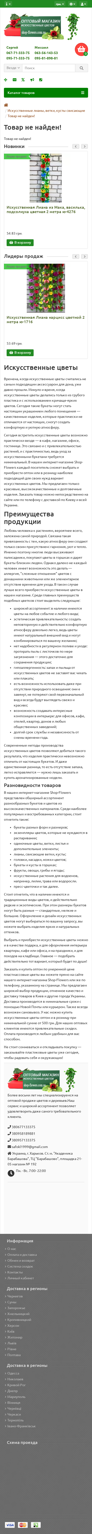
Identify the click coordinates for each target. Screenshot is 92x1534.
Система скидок (20, 1266)
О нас (11, 1249)
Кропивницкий (19, 1320)
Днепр (12, 1391)
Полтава (14, 1355)
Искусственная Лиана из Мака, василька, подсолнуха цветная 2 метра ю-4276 (46, 209)
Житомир (14, 1337)
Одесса (13, 1373)
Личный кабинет (20, 1278)
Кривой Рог (16, 1385)
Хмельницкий (18, 1314)
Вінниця (13, 1403)
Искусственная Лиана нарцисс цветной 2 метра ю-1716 (46, 319)
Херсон (13, 1326)
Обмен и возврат (21, 1260)
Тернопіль (15, 1420)
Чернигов (15, 1296)
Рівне (11, 1349)
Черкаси (14, 1414)
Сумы (11, 1302)
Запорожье (16, 1308)
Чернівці (14, 1408)
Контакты (15, 1272)
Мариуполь (16, 1397)
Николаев (15, 1379)
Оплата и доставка (22, 1255)
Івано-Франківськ (21, 1426)
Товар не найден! (21, 116)
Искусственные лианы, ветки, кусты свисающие (46, 111)
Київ (10, 1331)
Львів (11, 1343)
